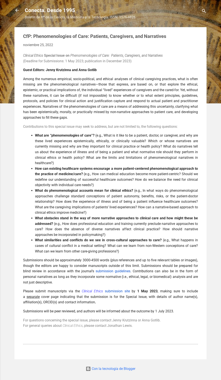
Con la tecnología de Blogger (113, 369)
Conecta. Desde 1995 (50, 10)
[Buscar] (204, 11)
